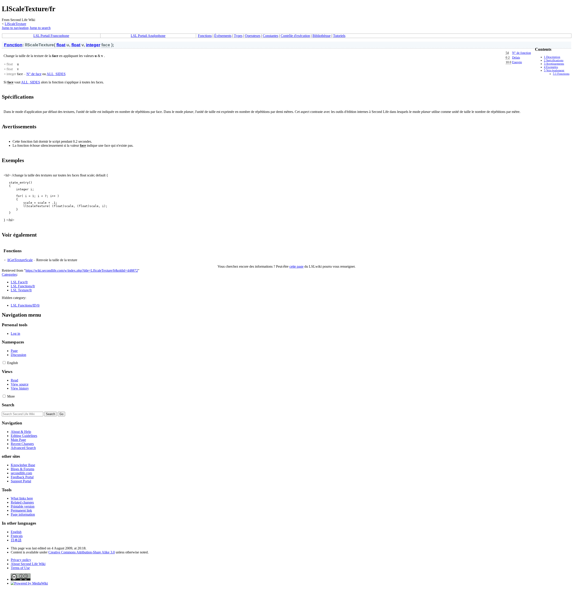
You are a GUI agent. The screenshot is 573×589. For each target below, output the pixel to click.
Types (238, 36)
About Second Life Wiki (28, 564)
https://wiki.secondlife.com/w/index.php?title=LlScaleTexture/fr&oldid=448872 (82, 270)
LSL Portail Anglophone (148, 36)
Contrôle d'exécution (295, 36)
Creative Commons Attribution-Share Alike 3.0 (81, 552)
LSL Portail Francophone (51, 36)
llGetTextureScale (20, 260)
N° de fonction (521, 53)
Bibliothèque (321, 36)
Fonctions (205, 36)
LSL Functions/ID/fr (25, 305)
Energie (517, 62)
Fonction (13, 44)
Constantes (270, 36)
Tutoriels (339, 36)
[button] (4, 362)
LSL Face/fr (19, 282)
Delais (516, 57)
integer (93, 44)
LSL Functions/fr (23, 286)
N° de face (33, 74)
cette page (296, 266)
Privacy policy (21, 560)
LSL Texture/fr (21, 290)
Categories (9, 274)
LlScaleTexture (15, 24)
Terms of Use (20, 568)
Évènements (222, 36)
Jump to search (40, 28)
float (60, 44)
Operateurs (252, 36)
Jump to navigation (15, 28)
